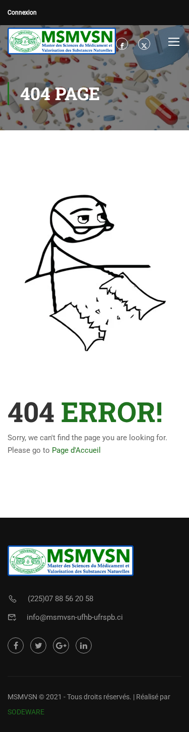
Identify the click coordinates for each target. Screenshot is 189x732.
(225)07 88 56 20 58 (60, 598)
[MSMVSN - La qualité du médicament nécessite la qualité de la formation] (62, 41)
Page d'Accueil (76, 450)
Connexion (22, 12)
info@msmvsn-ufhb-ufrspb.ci (75, 617)
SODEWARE (26, 712)
